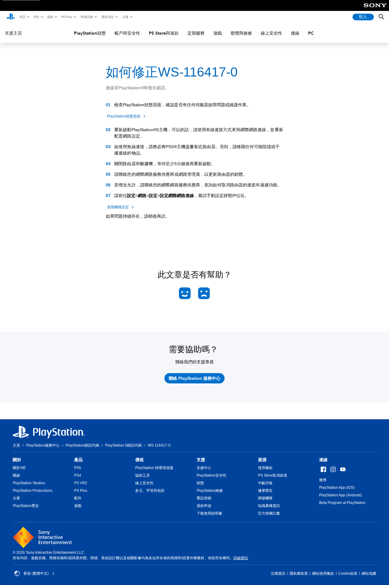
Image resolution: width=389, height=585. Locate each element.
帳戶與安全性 (127, 33)
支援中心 (204, 468)
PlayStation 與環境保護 (154, 468)
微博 (322, 480)
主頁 (16, 445)
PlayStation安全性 (211, 475)
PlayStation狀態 (90, 33)
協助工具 (142, 475)
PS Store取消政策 (272, 475)
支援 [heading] (201, 459)
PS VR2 (80, 483)
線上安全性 (271, 33)
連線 (295, 33)
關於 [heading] (17, 459)
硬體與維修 (241, 33)
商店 (22, 17)
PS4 (77, 475)
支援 (125, 17)
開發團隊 (265, 498)
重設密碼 (204, 498)
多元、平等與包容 (149, 490)
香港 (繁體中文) (36, 573)
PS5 (36, 17)
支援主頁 (13, 33)
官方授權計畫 (269, 513)
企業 (16, 498)
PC (311, 33)
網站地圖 (369, 573)
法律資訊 (278, 573)
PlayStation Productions (32, 490)
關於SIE (19, 468)
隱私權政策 (299, 573)
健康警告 (265, 490)
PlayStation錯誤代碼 (82, 445)
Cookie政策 (347, 573)
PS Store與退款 (164, 33)
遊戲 (50, 17)
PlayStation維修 (210, 490)
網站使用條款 (323, 573)
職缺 (16, 475)
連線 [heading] (323, 459)
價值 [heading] (139, 459)
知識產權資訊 (269, 506)
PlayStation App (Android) (340, 495)
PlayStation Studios (29, 483)
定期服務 (196, 33)
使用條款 (265, 468)
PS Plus (66, 17)
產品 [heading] (78, 459)
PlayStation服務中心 (43, 445)
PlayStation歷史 (26, 506)
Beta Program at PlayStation (342, 503)
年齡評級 (265, 483)
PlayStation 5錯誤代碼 (123, 445)
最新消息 (107, 17)
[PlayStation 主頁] (10, 17)
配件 (77, 498)
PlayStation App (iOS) (337, 487)
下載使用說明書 (209, 513)
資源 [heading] (262, 459)
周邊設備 (86, 17)
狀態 (200, 483)
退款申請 (204, 506)
